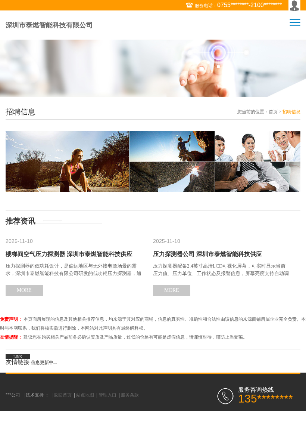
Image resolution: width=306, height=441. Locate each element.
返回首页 (63, 395)
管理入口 (107, 395)
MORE (24, 290)
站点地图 (85, 395)
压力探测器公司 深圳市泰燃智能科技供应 (207, 254)
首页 (273, 111)
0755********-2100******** (249, 5)
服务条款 (130, 395)
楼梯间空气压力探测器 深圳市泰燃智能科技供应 (69, 254)
